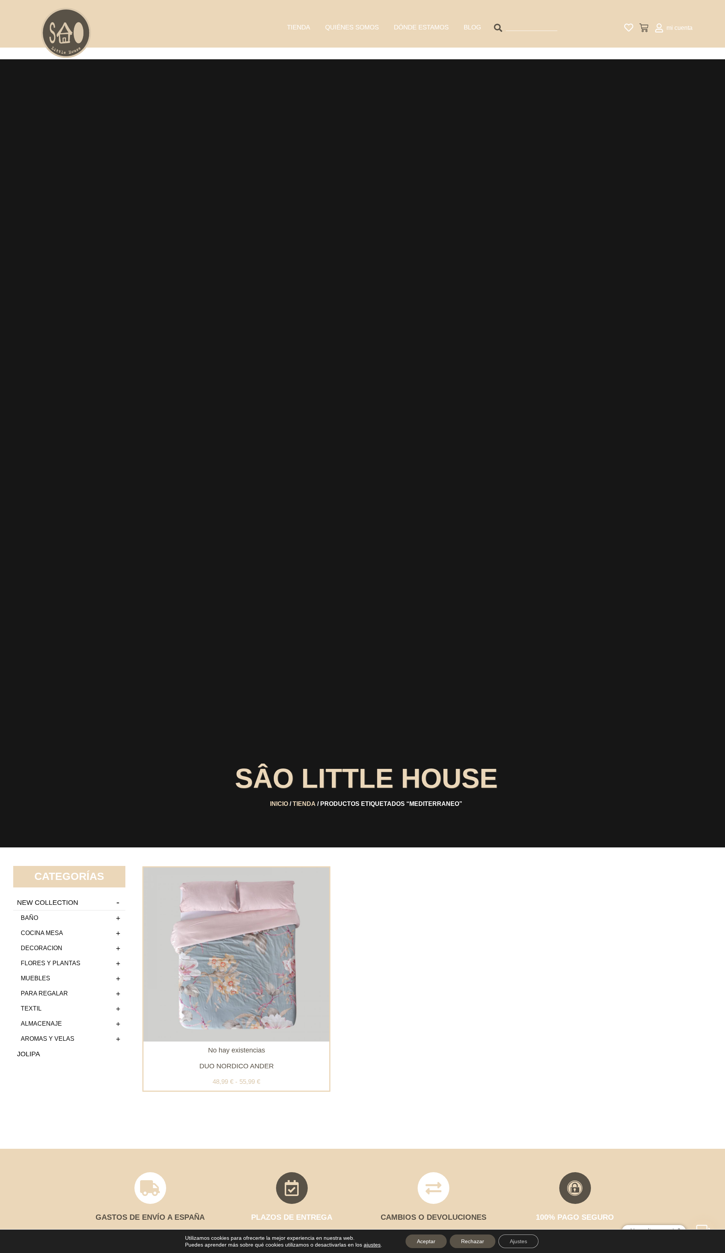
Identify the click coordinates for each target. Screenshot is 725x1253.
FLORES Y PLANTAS (50, 963)
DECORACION (41, 948)
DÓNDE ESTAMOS (421, 27)
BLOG (472, 27)
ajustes (372, 1245)
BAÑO (29, 918)
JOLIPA (28, 1054)
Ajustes (518, 1241)
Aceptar (426, 1241)
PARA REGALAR (44, 993)
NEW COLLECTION (47, 902)
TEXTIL (31, 1008)
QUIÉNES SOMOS (352, 27)
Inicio (279, 804)
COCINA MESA (42, 933)
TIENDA (298, 27)
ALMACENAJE (41, 1023)
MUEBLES (35, 978)
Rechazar (472, 1241)
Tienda (304, 804)
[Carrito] (644, 28)
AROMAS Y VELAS (47, 1038)
